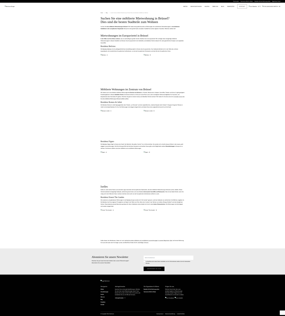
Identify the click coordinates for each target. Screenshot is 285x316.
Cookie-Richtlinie (181, 313)
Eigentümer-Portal (276, 1)
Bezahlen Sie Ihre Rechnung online (262, 1)
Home (102, 12)
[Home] (10, 6)
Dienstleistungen (196, 6)
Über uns (215, 6)
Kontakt (242, 6)
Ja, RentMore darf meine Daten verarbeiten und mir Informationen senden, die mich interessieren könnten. (168, 262)
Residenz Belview (107, 49)
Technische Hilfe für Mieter (246, 1)
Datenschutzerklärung (170, 313)
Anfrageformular (119, 298)
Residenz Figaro (107, 144)
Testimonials (236, 1)
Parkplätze (230, 6)
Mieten (185, 6)
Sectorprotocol (159, 313)
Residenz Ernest (130, 200)
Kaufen (207, 6)
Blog (222, 6)
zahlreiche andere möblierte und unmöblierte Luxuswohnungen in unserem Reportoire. (147, 240)
